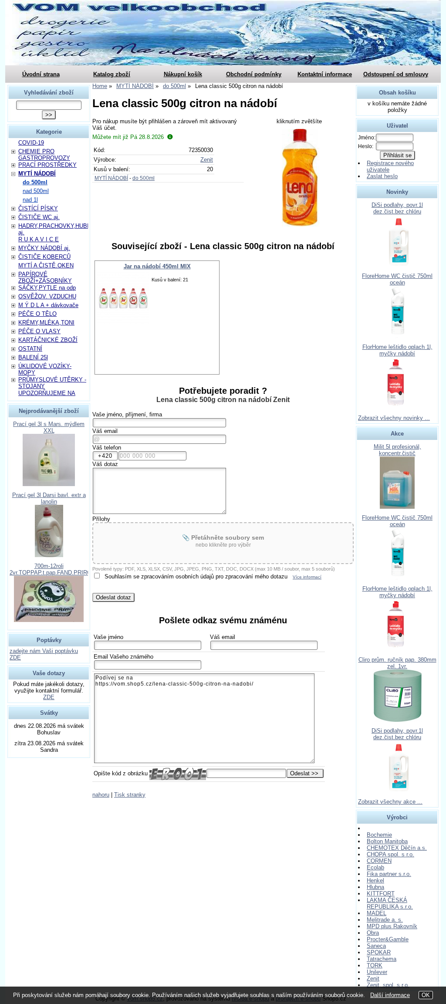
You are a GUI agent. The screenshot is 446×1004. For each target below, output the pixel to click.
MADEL (376, 913)
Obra (373, 933)
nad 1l (30, 199)
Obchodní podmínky (253, 74)
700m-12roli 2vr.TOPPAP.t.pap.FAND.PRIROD (52, 569)
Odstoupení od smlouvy (395, 74)
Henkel (375, 880)
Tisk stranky (129, 794)
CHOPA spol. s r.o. (390, 854)
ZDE (48, 697)
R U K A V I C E (38, 239)
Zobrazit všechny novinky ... (394, 418)
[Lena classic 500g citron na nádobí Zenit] (299, 178)
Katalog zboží (111, 74)
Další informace (390, 995)
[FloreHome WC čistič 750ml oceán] (397, 336)
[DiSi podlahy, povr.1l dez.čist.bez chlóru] (397, 265)
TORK (374, 965)
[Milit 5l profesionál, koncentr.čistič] (397, 507)
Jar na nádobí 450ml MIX (157, 266)
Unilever (377, 972)
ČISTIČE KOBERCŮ (44, 257)
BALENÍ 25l (33, 357)
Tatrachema (381, 959)
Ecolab (375, 867)
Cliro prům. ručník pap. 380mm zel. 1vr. (397, 662)
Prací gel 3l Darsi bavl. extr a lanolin (49, 498)
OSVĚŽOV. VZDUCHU (47, 296)
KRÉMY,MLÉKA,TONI (46, 322)
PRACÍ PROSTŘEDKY (47, 165)
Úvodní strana (41, 74)
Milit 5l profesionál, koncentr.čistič (397, 449)
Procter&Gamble (388, 939)
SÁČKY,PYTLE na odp (47, 287)
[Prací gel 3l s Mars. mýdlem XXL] (49, 484)
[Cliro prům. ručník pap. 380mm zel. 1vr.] (397, 720)
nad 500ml (36, 191)
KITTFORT (381, 893)
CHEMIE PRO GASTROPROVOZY (44, 154)
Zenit (206, 159)
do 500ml (143, 178)
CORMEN (379, 861)
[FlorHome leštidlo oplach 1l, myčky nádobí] (397, 407)
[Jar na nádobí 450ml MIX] (123, 298)
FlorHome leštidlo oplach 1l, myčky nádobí (397, 350)
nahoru (100, 794)
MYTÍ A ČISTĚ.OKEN (46, 265)
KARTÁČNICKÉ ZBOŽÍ (48, 340)
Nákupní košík (183, 74)
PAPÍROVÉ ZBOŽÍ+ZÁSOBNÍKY (45, 277)
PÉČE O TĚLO (37, 314)
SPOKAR (379, 952)
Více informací (307, 577)
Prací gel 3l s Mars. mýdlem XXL (48, 427)
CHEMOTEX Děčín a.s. (397, 848)
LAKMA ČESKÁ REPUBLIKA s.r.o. (390, 903)
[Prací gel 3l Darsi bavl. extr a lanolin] (49, 555)
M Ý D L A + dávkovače (48, 305)
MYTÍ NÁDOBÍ (111, 178)
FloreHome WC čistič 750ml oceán (397, 279)
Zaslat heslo (382, 176)
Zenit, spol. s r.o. (388, 985)
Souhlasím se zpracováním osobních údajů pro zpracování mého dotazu (196, 576)
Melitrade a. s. (385, 919)
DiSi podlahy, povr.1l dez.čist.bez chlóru (397, 208)
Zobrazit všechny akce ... (390, 801)
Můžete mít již (128, 137)
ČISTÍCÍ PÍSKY (38, 208)
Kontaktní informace (324, 74)
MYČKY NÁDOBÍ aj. (44, 248)
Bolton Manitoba (387, 841)
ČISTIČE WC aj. (39, 217)
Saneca (376, 946)
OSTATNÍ (30, 348)
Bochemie (379, 835)
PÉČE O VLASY (39, 331)
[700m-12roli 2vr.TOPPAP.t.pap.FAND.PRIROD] (49, 620)
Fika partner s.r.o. (389, 874)
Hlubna (375, 887)
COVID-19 (31, 142)
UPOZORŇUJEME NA (46, 393)
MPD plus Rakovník (392, 926)
